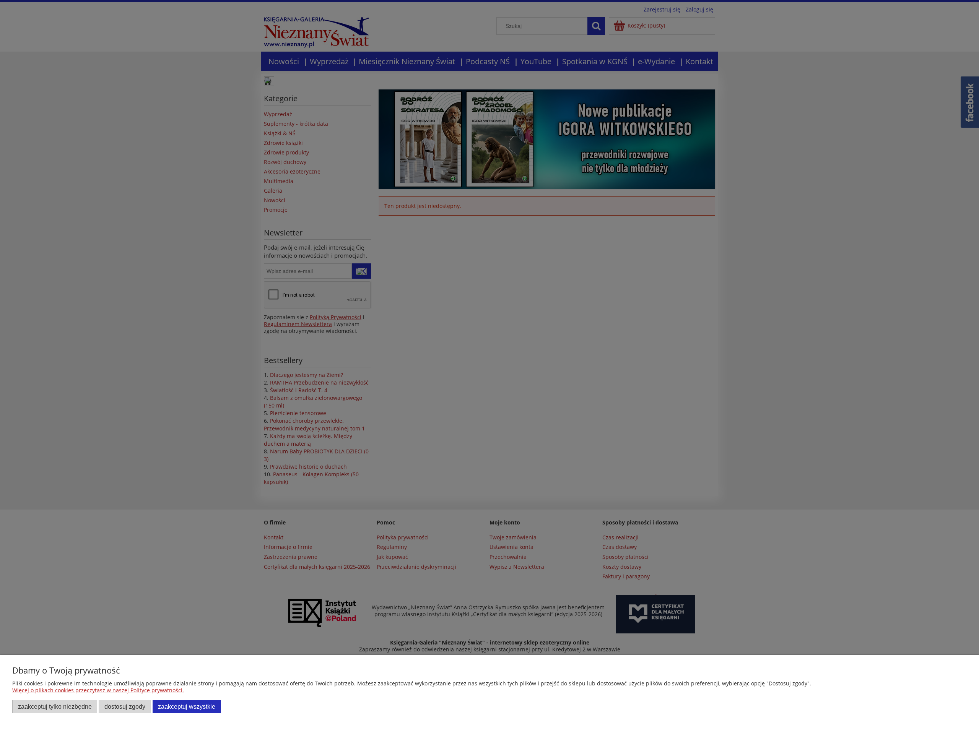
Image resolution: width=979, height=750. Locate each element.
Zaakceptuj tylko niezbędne (55, 706)
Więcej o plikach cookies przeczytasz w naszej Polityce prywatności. (98, 690)
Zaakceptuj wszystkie (186, 706)
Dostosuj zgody (124, 706)
